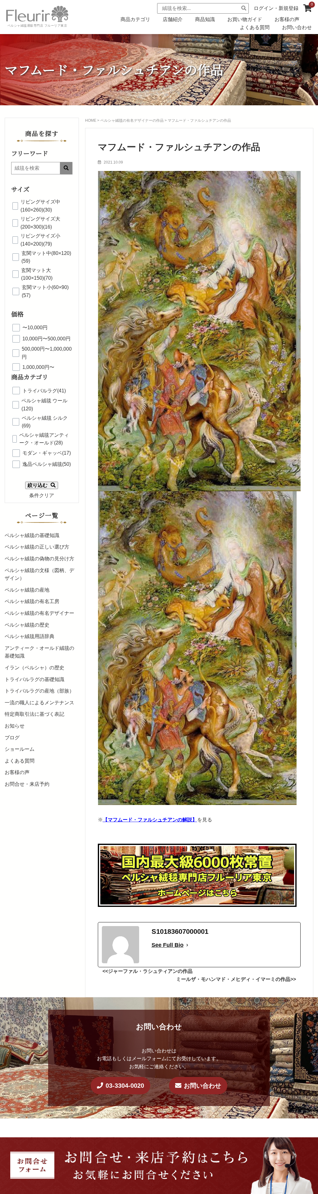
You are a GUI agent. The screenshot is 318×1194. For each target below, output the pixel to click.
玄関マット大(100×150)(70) (36, 274)
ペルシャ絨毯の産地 (27, 590)
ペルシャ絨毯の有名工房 (32, 601)
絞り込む (38, 485)
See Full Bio (168, 945)
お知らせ (15, 725)
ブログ (12, 737)
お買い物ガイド (244, 19)
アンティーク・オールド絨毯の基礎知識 (39, 652)
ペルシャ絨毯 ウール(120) (44, 404)
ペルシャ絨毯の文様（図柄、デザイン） (39, 574)
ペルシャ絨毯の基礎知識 (32, 535)
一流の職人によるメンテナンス (39, 702)
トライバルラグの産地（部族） (39, 690)
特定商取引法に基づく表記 (34, 714)
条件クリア (41, 495)
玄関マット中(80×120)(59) (46, 257)
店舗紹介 (173, 19)
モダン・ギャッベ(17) (46, 453)
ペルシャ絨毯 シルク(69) (45, 422)
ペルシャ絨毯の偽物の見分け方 (39, 558)
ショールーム (19, 749)
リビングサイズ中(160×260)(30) (40, 205)
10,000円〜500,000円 (46, 338)
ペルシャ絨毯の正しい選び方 (37, 546)
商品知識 (205, 19)
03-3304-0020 (125, 1085)
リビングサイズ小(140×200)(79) (40, 240)
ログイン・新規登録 (276, 8)
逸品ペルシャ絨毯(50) (46, 464)
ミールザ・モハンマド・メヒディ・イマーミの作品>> (236, 979)
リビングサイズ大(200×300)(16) (40, 223)
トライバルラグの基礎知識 (34, 679)
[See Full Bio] (187, 945)
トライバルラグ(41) (44, 390)
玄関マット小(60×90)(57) (45, 291)
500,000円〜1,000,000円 (47, 353)
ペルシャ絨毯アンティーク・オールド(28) (44, 439)
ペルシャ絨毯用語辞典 (29, 636)
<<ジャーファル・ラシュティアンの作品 (147, 971)
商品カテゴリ (135, 19)
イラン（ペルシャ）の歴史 (34, 667)
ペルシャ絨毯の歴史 (27, 625)
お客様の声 (287, 19)
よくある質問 (255, 27)
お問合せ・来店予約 (27, 784)
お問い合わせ (297, 27)
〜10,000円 (35, 327)
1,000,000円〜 (38, 367)
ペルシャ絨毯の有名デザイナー (39, 613)
